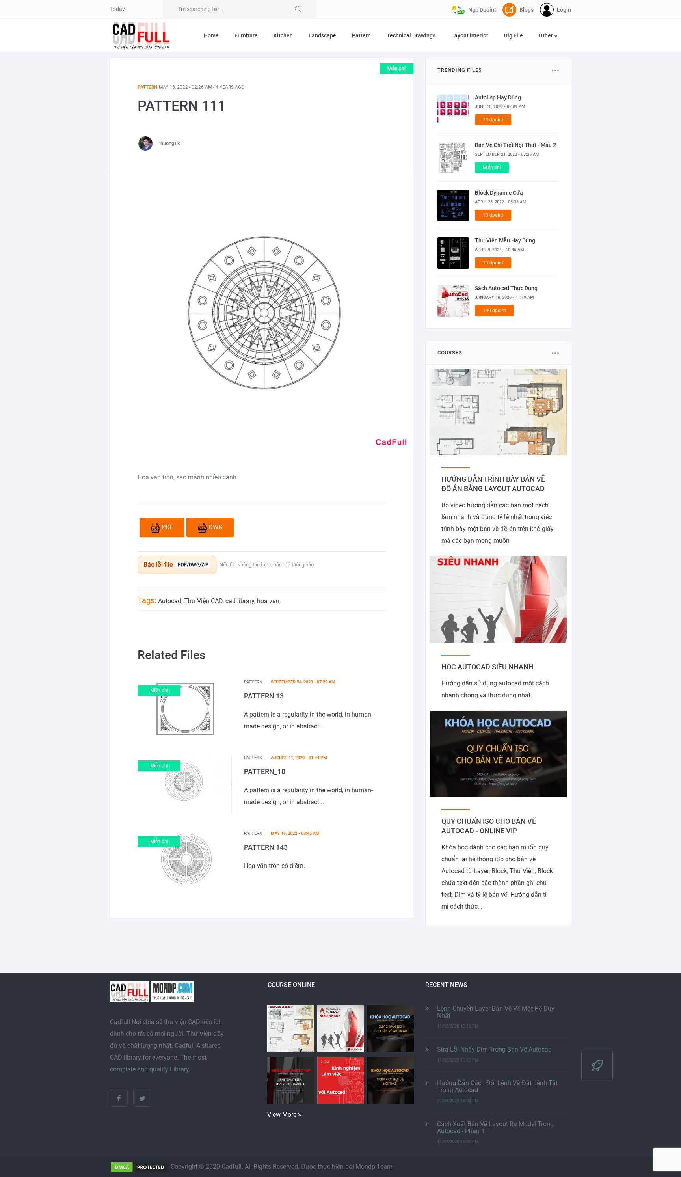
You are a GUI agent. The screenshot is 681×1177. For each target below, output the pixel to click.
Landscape (322, 35)
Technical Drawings (411, 35)
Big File (513, 35)
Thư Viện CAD (203, 601)
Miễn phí (396, 68)
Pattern (361, 35)
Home (211, 35)
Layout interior (469, 35)
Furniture (246, 35)
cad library (239, 601)
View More (282, 1114)
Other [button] (546, 35)
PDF (167, 527)
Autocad (169, 601)
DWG (215, 527)
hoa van (268, 601)
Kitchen (283, 35)
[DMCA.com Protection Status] (139, 1166)
